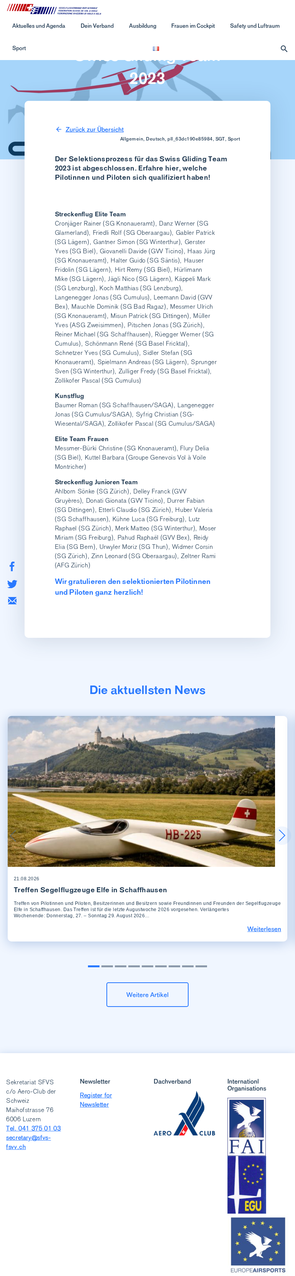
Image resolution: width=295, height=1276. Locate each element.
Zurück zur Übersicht (95, 129)
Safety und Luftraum (255, 26)
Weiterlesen (264, 928)
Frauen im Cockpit (193, 26)
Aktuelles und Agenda (38, 26)
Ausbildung (142, 26)
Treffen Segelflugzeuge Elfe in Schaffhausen (90, 890)
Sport (19, 48)
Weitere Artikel (147, 994)
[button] (282, 835)
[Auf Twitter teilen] (12, 584)
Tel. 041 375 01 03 (33, 1128)
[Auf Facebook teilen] (12, 566)
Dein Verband (97, 26)
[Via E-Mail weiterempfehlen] (12, 600)
